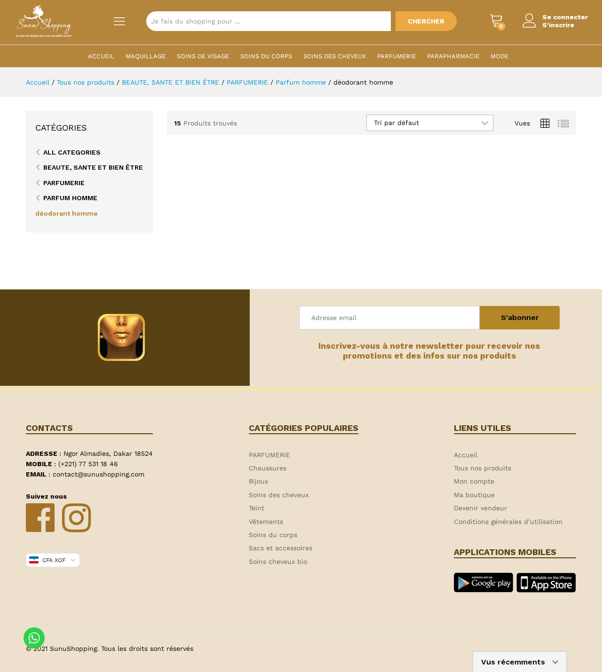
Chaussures (267, 468)
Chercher (426, 21)
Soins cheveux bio (278, 561)
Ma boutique (474, 495)
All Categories (72, 152)
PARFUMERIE (396, 56)
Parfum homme (70, 198)
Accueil (101, 56)
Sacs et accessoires (280, 548)
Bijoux (258, 481)
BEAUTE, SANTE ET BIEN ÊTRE (93, 167)
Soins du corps (266, 56)
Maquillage (146, 56)
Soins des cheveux (334, 56)
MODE (499, 56)
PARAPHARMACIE (453, 56)
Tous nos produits (482, 468)
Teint (256, 508)
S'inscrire (558, 25)
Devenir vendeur (480, 508)
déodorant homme (66, 213)
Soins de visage (203, 56)
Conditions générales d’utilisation (508, 521)
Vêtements (266, 521)
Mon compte (474, 481)
